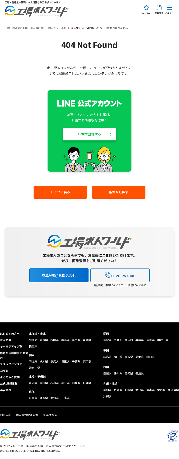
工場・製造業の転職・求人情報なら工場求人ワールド (35, 28)
